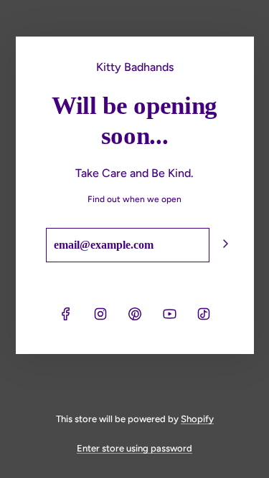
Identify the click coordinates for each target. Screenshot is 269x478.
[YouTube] (169, 314)
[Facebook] (66, 314)
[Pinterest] (135, 314)
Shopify (197, 419)
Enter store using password (134, 448)
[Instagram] (100, 314)
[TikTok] (204, 314)
